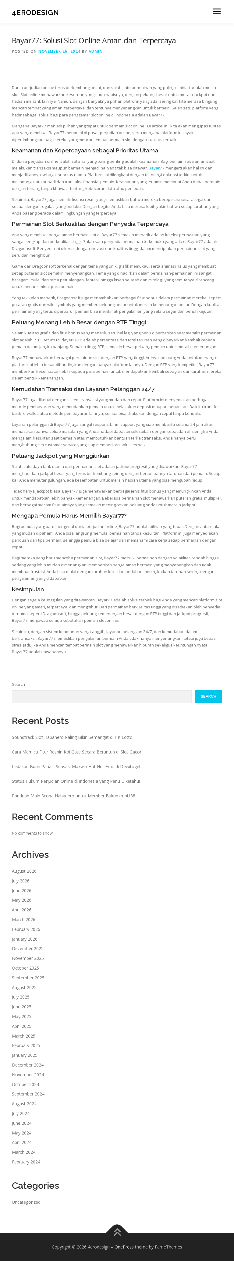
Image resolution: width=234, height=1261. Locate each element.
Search (18, 684)
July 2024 (21, 1113)
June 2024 (21, 1123)
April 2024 (21, 1142)
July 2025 (21, 997)
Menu (216, 11)
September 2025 (28, 978)
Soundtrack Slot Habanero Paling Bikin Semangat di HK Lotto (72, 737)
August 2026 (24, 871)
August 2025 (24, 987)
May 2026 (21, 900)
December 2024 (28, 1065)
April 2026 (21, 910)
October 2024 (25, 1084)
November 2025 (28, 958)
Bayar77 (157, 168)
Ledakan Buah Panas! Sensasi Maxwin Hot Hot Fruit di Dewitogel (76, 766)
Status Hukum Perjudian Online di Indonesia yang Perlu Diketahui (76, 781)
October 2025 (25, 968)
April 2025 (21, 1026)
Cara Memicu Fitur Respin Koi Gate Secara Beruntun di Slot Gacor (76, 752)
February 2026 (26, 929)
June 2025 (21, 1007)
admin (96, 51)
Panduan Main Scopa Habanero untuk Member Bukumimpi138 (73, 796)
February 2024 (26, 1162)
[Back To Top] (117, 1232)
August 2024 (24, 1103)
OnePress (124, 1247)
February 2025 (26, 1045)
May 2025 (21, 1016)
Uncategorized (26, 1202)
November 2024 (28, 1075)
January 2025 (24, 1055)
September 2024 (28, 1094)
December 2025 (28, 948)
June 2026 (21, 890)
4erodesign (35, 12)
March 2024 (23, 1152)
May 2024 (21, 1133)
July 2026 (21, 881)
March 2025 (23, 1036)
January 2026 (24, 939)
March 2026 (23, 919)
